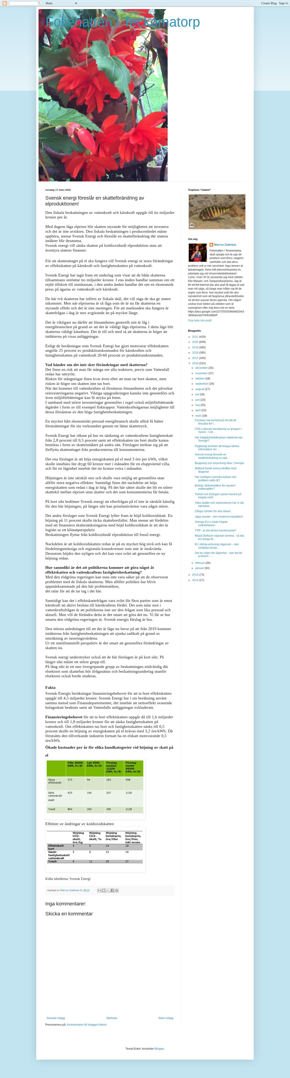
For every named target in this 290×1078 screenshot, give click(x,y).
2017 (195, 358)
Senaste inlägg (55, 1018)
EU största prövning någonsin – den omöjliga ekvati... (217, 546)
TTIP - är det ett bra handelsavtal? (215, 530)
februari (200, 563)
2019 (195, 347)
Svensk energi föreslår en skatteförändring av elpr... (212, 456)
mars (198, 415)
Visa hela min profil (200, 320)
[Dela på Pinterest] (116, 890)
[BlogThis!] (104, 890)
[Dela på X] (108, 890)
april (198, 410)
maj (198, 405)
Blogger (159, 1048)
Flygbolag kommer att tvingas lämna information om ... (217, 448)
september (202, 383)
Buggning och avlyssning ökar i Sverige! (219, 463)
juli (197, 394)
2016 (195, 363)
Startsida (111, 1018)
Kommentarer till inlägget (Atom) (86, 1024)
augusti (200, 389)
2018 (195, 352)
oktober (200, 378)
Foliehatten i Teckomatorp (122, 21)
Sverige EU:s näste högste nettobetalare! (211, 523)
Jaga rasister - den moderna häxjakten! (219, 516)
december (201, 367)
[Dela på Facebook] (112, 890)
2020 (195, 342)
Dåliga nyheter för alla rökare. (213, 511)
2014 (195, 580)
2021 (195, 336)
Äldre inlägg (165, 1018)
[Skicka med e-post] (99, 890)
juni (198, 399)
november (201, 373)
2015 (195, 574)
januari (200, 568)
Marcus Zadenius (225, 244)
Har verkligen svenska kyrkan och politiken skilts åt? (215, 478)
